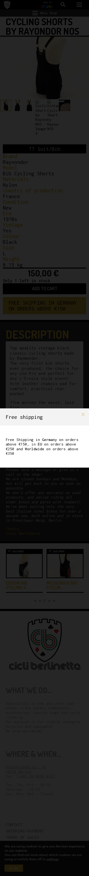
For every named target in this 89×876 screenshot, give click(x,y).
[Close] (83, 414)
